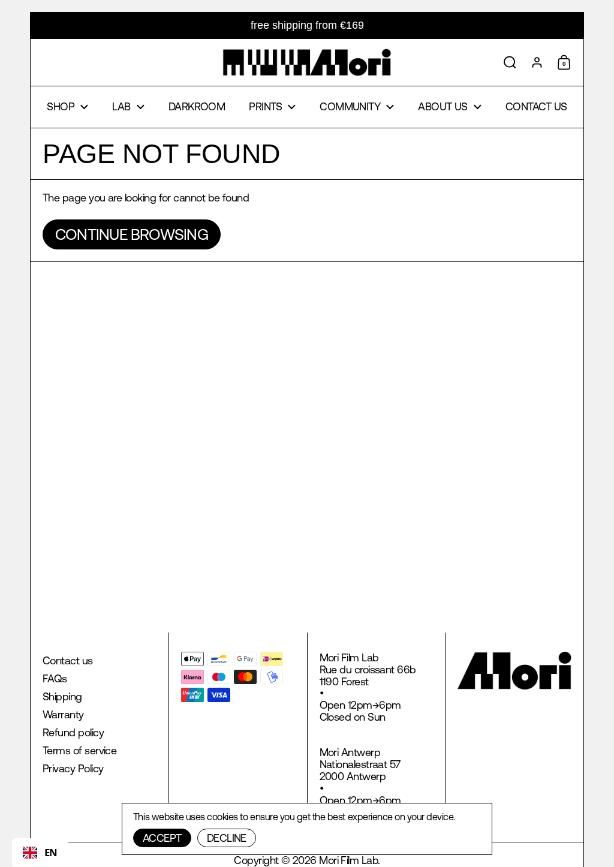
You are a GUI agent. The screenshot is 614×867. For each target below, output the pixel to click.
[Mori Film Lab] (307, 62)
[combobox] (40, 852)
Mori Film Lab (348, 860)
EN (51, 852)
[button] (509, 62)
